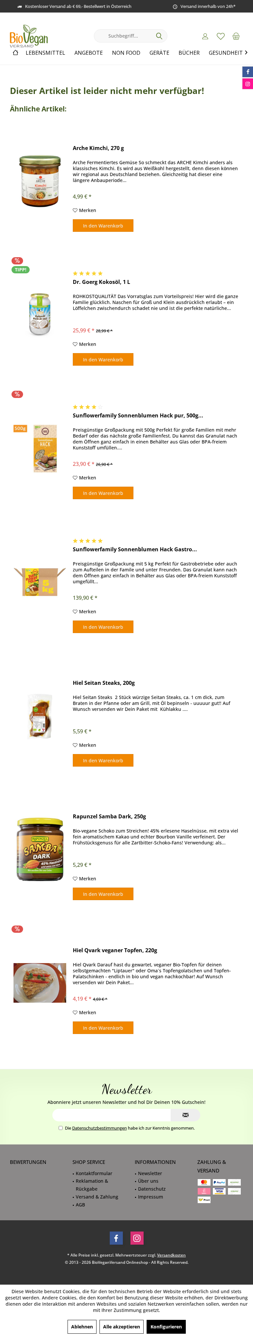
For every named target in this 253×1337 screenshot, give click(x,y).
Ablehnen (82, 1326)
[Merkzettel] (221, 36)
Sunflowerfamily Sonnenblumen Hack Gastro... (135, 549)
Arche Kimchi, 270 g (98, 148)
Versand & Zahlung (97, 1197)
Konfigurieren (166, 1326)
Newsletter (150, 1173)
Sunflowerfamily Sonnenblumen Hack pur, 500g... (138, 415)
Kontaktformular (94, 1173)
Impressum (150, 1197)
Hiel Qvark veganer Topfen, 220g (115, 950)
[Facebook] (116, 1238)
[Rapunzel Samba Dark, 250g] (40, 849)
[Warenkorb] (236, 36)
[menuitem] (236, 36)
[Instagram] (137, 1238)
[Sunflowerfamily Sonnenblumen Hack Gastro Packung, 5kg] (40, 582)
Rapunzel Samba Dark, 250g (109, 816)
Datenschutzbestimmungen (99, 1128)
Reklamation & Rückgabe (92, 1185)
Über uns (148, 1181)
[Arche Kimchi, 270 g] (40, 181)
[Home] (15, 53)
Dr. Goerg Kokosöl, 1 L (101, 282)
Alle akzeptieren (121, 1326)
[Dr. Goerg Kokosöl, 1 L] (40, 315)
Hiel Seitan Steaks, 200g (104, 683)
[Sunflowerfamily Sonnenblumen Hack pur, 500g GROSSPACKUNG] (40, 448)
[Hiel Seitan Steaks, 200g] (40, 715)
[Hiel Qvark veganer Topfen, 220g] (40, 983)
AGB (80, 1204)
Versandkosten (171, 1255)
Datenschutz (152, 1189)
